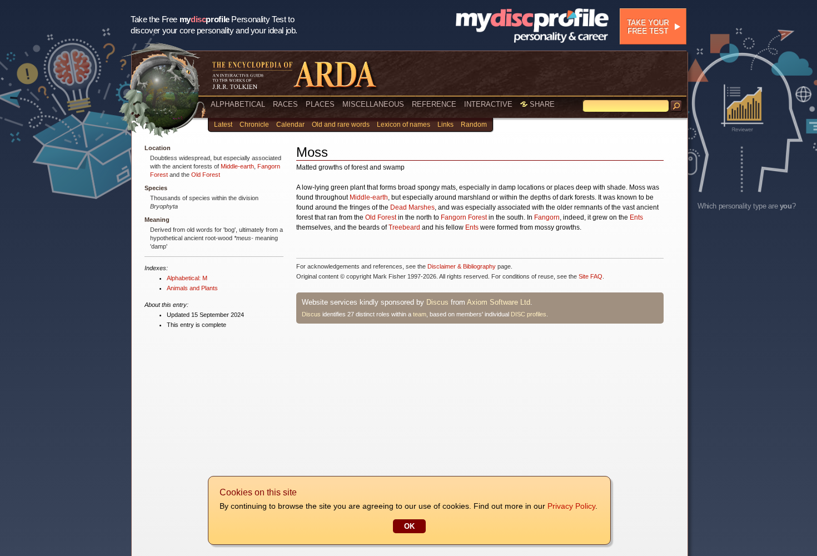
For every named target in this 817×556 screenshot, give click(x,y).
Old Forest (205, 174)
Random (474, 124)
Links (445, 124)
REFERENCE (434, 104)
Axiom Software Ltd (498, 302)
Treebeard (404, 227)
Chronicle (254, 124)
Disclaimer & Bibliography (461, 266)
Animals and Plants (192, 288)
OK (409, 526)
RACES (285, 104)
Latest (223, 124)
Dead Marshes (412, 207)
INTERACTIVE (488, 104)
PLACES (320, 104)
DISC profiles (528, 314)
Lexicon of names (403, 124)
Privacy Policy (571, 506)
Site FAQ (590, 276)
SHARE (541, 104)
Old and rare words (341, 124)
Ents (636, 217)
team (419, 314)
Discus (437, 302)
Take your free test (648, 26)
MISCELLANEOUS (373, 104)
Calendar (290, 124)
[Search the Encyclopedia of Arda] (676, 106)
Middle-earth (237, 166)
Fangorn (547, 217)
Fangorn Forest (464, 217)
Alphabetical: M (187, 278)
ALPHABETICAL (238, 104)
